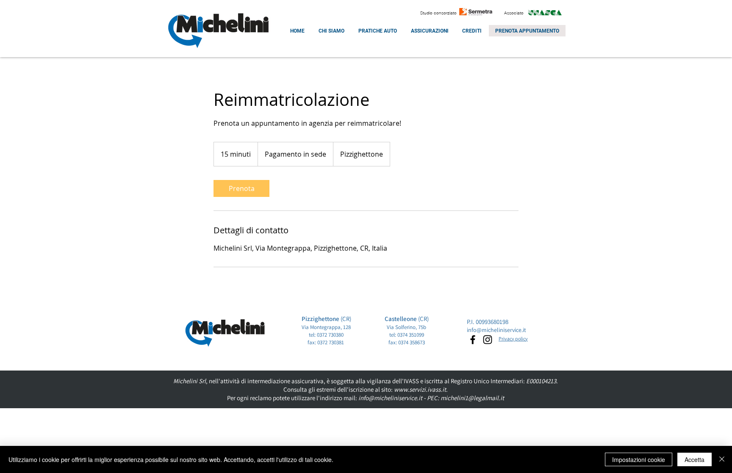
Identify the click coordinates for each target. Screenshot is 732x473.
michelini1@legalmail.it (472, 398)
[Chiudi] (722, 459)
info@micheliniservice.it (496, 330)
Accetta (694, 459)
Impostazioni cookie (638, 459)
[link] (241, 188)
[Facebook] (473, 340)
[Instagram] (488, 340)
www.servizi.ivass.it (420, 389)
